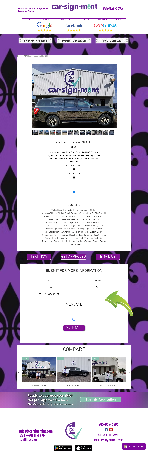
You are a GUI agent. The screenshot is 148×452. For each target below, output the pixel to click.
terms (120, 440)
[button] (33, 10)
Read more (74, 161)
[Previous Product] (18, 372)
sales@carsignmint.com (36, 431)
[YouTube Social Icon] (111, 429)
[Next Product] (129, 372)
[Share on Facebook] (74, 192)
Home (19, 56)
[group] (74, 372)
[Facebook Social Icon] (106, 429)
